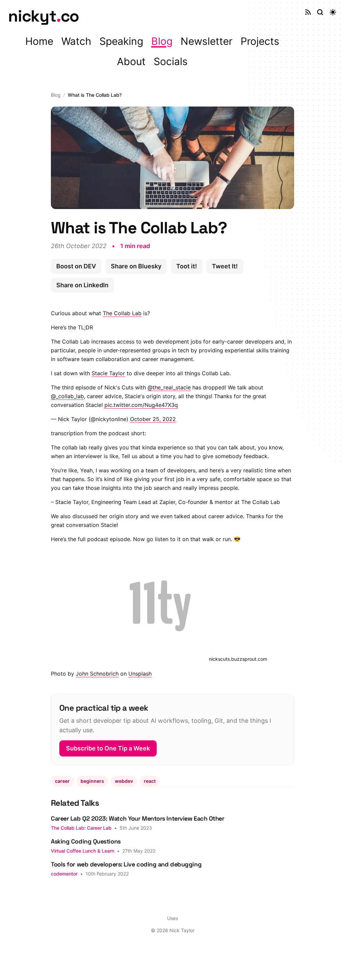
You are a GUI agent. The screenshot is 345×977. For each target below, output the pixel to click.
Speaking (121, 41)
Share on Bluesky (136, 266)
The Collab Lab (122, 313)
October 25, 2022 (153, 419)
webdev (124, 781)
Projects (260, 41)
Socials (171, 61)
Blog (161, 41)
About (131, 61)
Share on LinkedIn (82, 285)
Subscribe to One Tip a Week (108, 748)
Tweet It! (225, 266)
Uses (172, 918)
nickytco (43, 16)
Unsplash (140, 673)
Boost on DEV (76, 266)
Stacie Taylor (108, 373)
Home (39, 41)
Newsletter (206, 41)
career (62, 781)
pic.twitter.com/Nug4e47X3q (141, 405)
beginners (92, 781)
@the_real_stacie (169, 387)
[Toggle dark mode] (333, 12)
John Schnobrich (97, 673)
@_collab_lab (67, 396)
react (150, 781)
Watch (76, 41)
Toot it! (186, 266)
